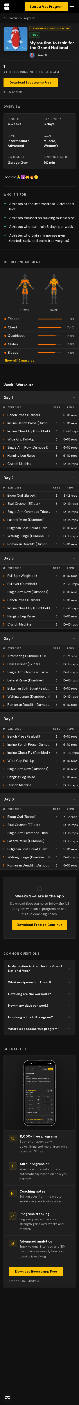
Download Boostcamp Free (31, 82)
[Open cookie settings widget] (7, 1397)
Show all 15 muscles (19, 360)
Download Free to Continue (40, 925)
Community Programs (21, 18)
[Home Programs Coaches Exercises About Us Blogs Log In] (71, 6)
